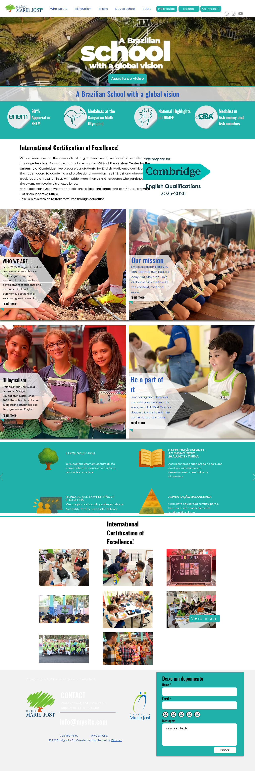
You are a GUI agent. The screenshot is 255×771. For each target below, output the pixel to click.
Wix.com (116, 740)
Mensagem (168, 720)
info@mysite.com (83, 721)
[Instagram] (233, 13)
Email (165, 698)
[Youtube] (240, 13)
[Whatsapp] (226, 13)
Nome (165, 684)
